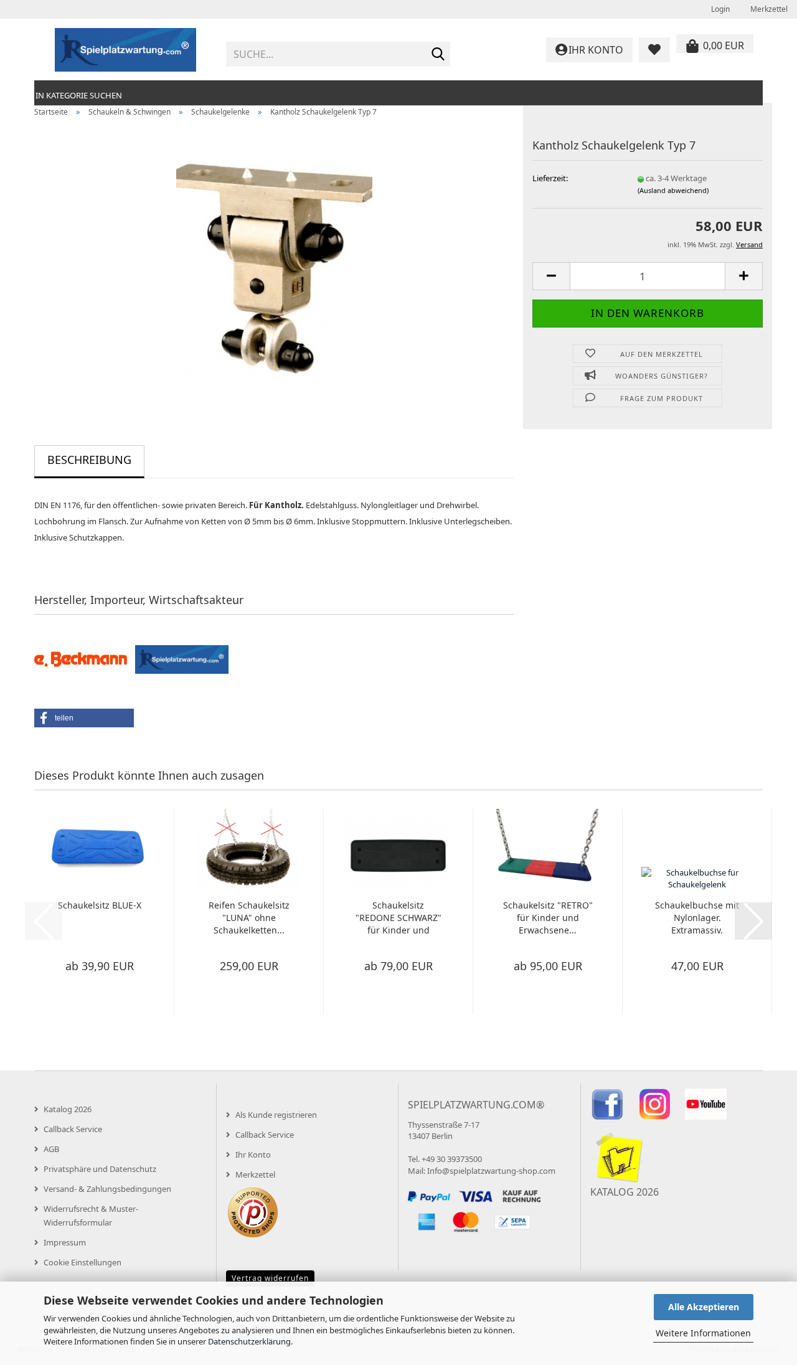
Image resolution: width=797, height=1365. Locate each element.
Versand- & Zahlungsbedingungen (107, 1188)
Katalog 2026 (68, 1109)
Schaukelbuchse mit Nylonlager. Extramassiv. (697, 917)
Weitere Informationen (703, 1333)
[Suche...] (438, 54)
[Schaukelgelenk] (274, 266)
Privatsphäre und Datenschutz (100, 1168)
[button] (551, 276)
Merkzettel (768, 9)
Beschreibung (89, 459)
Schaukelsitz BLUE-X (99, 905)
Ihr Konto (253, 1154)
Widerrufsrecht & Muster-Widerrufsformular (91, 1215)
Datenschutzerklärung (249, 1341)
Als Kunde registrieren (276, 1114)
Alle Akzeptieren (703, 1307)
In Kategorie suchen (78, 95)
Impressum (65, 1242)
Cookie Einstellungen (82, 1262)
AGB (51, 1149)
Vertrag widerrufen (270, 1278)
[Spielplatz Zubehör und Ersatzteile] (125, 50)
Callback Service (73, 1129)
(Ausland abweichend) (673, 190)
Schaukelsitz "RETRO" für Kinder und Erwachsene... (548, 917)
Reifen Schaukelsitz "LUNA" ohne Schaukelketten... (249, 917)
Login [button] (719, 9)
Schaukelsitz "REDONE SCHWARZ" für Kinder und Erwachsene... (398, 918)
